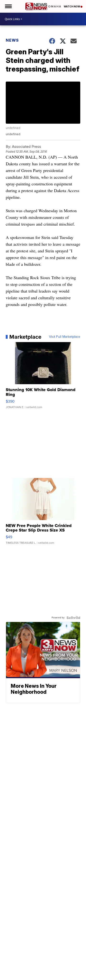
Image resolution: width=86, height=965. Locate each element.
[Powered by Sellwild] (73, 617)
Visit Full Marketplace (64, 336)
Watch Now (72, 6)
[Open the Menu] (8, 6)
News (12, 40)
